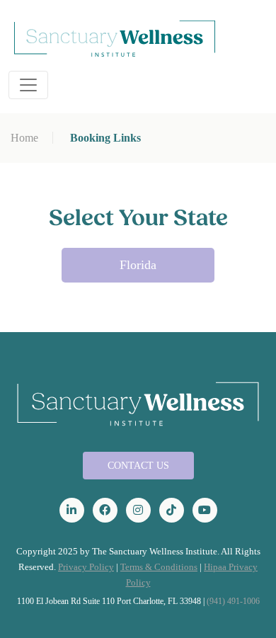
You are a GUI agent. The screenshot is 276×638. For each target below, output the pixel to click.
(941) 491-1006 (233, 601)
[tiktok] (171, 510)
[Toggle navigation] (28, 85)
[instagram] (138, 510)
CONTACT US (138, 465)
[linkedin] (71, 510)
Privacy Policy (86, 567)
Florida (138, 265)
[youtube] (204, 510)
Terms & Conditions (158, 567)
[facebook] (105, 510)
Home (24, 138)
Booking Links (105, 138)
